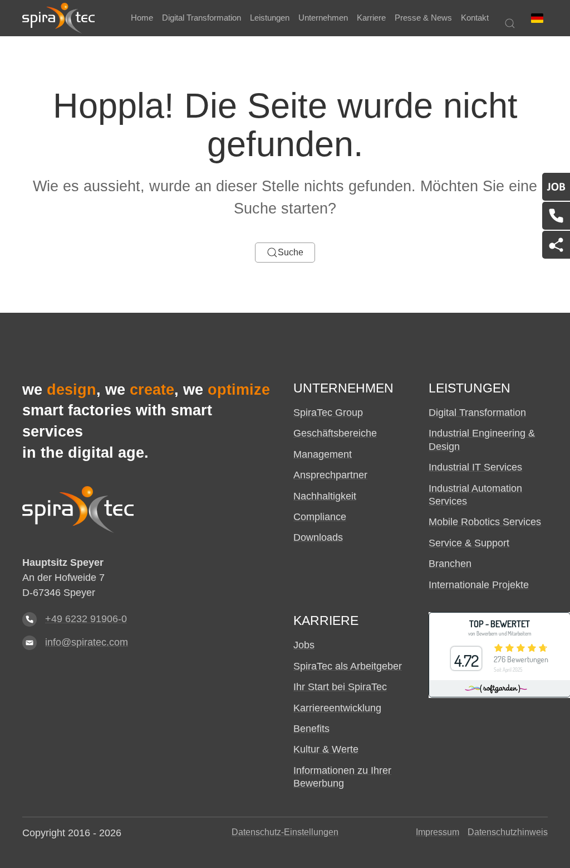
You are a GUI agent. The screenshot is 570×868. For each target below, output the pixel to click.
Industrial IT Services (475, 467)
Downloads (318, 537)
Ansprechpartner (330, 475)
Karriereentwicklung (337, 708)
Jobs (304, 645)
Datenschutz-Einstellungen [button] (285, 832)
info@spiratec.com (86, 642)
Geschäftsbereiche (335, 433)
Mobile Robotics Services (485, 521)
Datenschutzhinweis (508, 832)
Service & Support (469, 543)
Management (322, 454)
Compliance (319, 516)
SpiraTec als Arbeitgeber (347, 666)
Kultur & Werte (325, 749)
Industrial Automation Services (475, 495)
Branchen (450, 563)
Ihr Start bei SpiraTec (340, 686)
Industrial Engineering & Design (482, 440)
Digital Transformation (477, 412)
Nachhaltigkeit (324, 496)
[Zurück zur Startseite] (58, 18)
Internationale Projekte (479, 584)
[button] (537, 18)
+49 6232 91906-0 (86, 618)
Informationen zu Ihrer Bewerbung (342, 777)
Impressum (437, 832)
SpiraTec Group (328, 412)
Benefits (311, 728)
